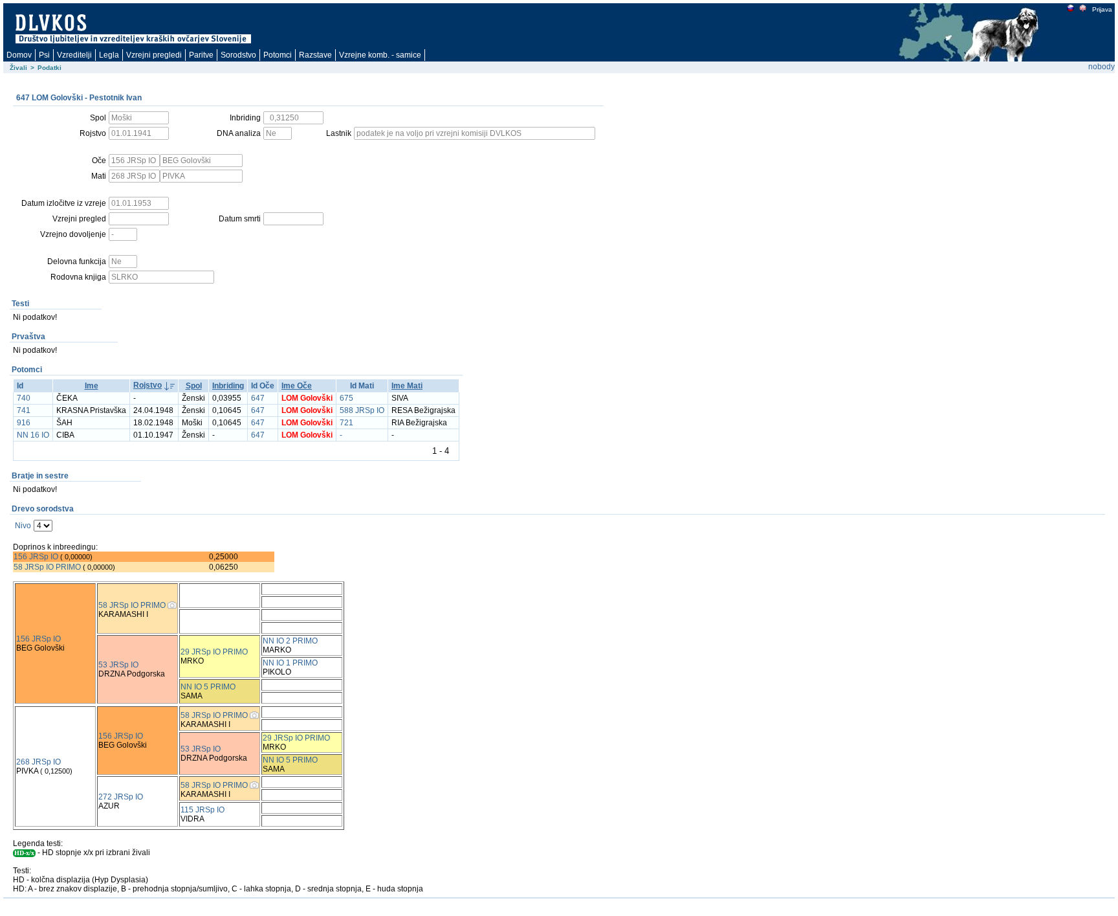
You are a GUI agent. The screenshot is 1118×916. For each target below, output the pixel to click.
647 (258, 398)
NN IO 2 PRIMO (290, 640)
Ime (91, 385)
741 (23, 410)
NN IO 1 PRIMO (290, 662)
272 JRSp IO (120, 796)
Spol (194, 385)
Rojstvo (147, 385)
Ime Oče (296, 385)
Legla (109, 55)
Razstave (315, 55)
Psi (44, 55)
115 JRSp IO (203, 809)
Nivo (23, 525)
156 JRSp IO (36, 556)
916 (23, 422)
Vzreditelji (74, 55)
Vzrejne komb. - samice (380, 55)
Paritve (201, 55)
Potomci (277, 55)
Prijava (1102, 9)
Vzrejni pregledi (154, 55)
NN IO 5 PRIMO (208, 686)
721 (346, 422)
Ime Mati (406, 385)
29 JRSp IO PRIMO (214, 651)
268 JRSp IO (38, 761)
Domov (19, 55)
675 (346, 398)
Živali (18, 67)
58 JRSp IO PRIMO (47, 567)
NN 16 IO (33, 435)
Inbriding (228, 385)
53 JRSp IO (118, 664)
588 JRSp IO (362, 410)
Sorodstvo (238, 55)
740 (23, 398)
